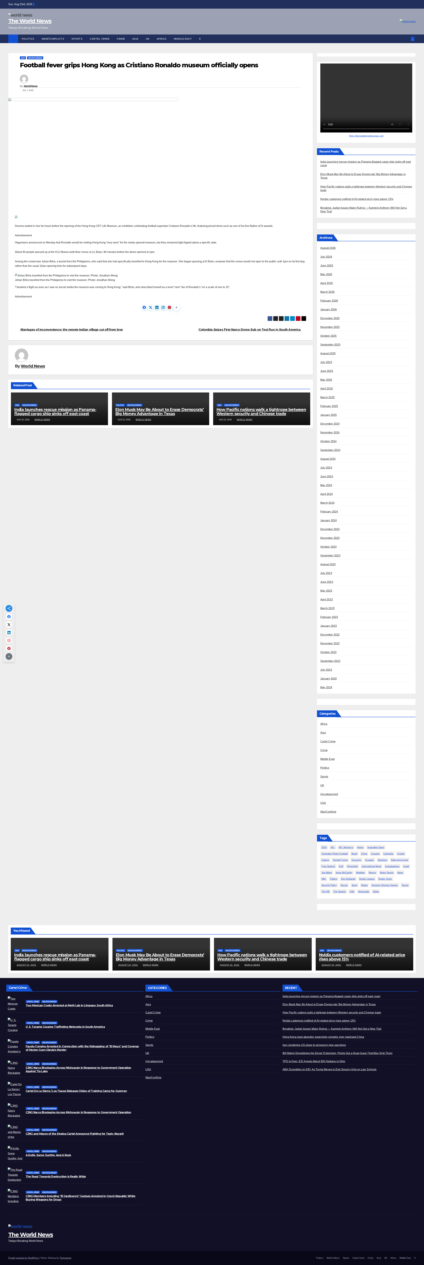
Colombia (388, 853)
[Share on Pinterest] (169, 307)
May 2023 (326, 590)
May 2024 (326, 485)
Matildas (360, 872)
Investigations (392, 866)
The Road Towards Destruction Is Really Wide (56, 1176)
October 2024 (328, 441)
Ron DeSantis (348, 879)
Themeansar (65, 1258)
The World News (29, 21)
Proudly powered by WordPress (23, 1258)
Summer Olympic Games (384, 885)
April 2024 (326, 494)
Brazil (354, 853)
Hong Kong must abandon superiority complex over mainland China (323, 1037)
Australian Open (375, 847)
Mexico (372, 872)
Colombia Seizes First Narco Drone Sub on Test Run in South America (250, 329)
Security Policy (329, 885)
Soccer (344, 885)
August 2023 (328, 564)
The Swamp (339, 891)
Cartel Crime (99, 38)
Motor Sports (387, 872)
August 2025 (328, 353)
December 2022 (330, 634)
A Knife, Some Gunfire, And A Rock (48, 1155)
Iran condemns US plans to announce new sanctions (314, 1045)
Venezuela (363, 891)
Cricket (400, 853)
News (400, 872)
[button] (408, 38)
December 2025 (330, 318)
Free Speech (328, 866)
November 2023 (330, 538)
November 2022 (330, 643)
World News (31, 86)
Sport (354, 885)
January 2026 (328, 309)
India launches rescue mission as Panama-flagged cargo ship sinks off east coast (55, 411)
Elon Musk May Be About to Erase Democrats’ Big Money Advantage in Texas (159, 411)
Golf (341, 866)
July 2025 (326, 362)
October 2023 (328, 547)
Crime (121, 38)
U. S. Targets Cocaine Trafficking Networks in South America (65, 1026)
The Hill (325, 891)
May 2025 (326, 380)
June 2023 (326, 582)
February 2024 (329, 511)
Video (376, 891)
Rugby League (367, 879)
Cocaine (375, 853)
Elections (382, 860)
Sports (76, 38)
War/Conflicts (53, 38)
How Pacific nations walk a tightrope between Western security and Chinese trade (261, 411)
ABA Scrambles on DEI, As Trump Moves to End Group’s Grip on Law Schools (329, 1069)
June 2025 (326, 371)
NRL (323, 879)
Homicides (352, 866)
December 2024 (330, 423)
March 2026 (327, 292)
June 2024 (326, 476)
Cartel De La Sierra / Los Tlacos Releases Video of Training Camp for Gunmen (76, 1091)
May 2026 (326, 274)
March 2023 (327, 608)
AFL (333, 847)
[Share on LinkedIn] (156, 307)
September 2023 (330, 555)
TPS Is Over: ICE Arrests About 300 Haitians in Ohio (314, 1061)
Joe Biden (326, 872)
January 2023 (328, 626)
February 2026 (329, 300)
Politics (28, 38)
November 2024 (330, 432)
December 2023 (330, 529)
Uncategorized (35, 58)
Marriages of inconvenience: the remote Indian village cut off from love (71, 329)
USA (323, 803)
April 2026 (326, 283)
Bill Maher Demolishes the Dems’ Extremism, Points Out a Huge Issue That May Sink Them (337, 1053)
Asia (135, 38)
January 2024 (328, 520)
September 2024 (330, 450)
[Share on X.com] (150, 307)
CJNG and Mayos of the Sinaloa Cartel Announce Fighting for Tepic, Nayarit (75, 1133)
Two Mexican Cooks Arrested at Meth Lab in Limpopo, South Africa (69, 1005)
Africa (161, 38)
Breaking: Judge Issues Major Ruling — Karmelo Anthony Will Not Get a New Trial (332, 1028)
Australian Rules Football (334, 853)
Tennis (405, 885)
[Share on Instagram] (163, 307)
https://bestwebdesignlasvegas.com (366, 136)
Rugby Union (385, 879)
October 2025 (328, 336)
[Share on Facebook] (144, 307)
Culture (325, 860)
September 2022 (330, 661)
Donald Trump (340, 860)
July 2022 (326, 670)
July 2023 (326, 573)
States (364, 885)
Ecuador (369, 860)
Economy (356, 860)
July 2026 (326, 257)
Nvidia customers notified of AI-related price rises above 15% (356, 199)
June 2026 (326, 265)
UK (147, 38)
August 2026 (328, 248)
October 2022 (328, 652)
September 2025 (330, 344)
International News (371, 866)
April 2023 (326, 599)
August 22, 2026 (27, 965)
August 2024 (328, 459)
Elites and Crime (399, 860)
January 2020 (328, 678)
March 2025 (327, 397)
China (364, 853)
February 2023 (329, 617)
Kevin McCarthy (344, 872)
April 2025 (326, 388)
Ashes (360, 847)
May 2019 (326, 687)
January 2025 (328, 415)
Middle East (183, 38)
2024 (324, 847)
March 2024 (327, 503)
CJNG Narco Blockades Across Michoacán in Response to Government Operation (78, 1112)
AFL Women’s (346, 847)
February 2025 (329, 406)
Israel (406, 866)
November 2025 (330, 327)
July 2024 (326, 467)
